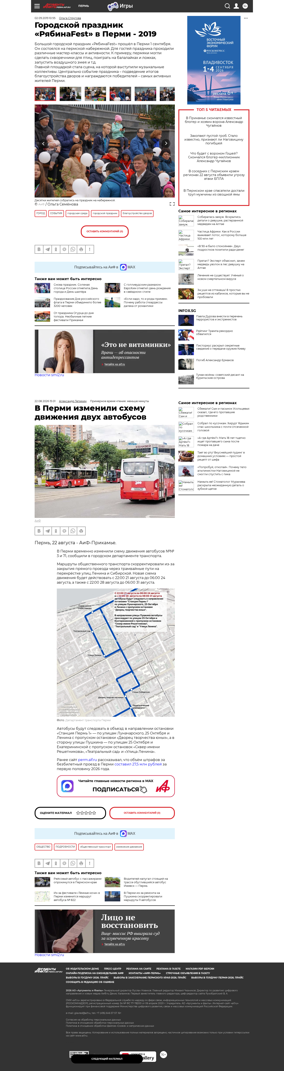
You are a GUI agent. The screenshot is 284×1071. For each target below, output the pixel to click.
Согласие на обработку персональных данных (93, 1019)
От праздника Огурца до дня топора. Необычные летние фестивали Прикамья (74, 316)
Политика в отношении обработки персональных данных (100, 1022)
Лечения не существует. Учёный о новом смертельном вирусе (220, 277)
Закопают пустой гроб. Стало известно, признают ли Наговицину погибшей (213, 139)
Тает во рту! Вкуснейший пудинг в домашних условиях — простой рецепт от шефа (221, 456)
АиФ (41, 204)
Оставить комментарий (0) (105, 231)
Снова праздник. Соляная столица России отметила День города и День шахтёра (76, 288)
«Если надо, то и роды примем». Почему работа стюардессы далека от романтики (146, 302)
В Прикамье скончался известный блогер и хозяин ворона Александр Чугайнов (214, 122)
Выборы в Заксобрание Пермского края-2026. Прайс (150, 977)
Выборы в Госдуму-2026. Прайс (87, 977)
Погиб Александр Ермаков (215, 360)
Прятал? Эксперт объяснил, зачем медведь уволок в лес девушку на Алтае (221, 264)
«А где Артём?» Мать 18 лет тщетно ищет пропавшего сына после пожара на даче (221, 441)
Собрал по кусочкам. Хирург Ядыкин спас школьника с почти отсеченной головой (223, 427)
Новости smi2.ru (49, 375)
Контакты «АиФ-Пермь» (145, 973)
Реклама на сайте (138, 968)
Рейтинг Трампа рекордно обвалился (214, 332)
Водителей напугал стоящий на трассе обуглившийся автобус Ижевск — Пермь (146, 882)
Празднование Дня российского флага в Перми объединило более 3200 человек (77, 302)
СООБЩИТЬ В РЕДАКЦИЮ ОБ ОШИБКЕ (90, 982)
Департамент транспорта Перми (88, 720)
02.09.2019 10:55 (45, 18)
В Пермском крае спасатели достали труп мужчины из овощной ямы (214, 192)
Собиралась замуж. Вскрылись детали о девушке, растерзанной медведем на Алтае (220, 220)
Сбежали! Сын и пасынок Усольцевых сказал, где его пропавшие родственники (223, 412)
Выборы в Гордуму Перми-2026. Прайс (217, 977)
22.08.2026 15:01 (45, 401)
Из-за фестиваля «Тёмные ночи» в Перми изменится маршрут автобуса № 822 (77, 896)
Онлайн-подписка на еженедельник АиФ (95, 973)
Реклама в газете (168, 968)
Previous (43, 143)
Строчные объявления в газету (188, 973)
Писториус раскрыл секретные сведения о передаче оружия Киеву (221, 347)
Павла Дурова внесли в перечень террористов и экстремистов (219, 318)
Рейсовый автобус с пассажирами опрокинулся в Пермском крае (77, 880)
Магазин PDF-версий (200, 968)
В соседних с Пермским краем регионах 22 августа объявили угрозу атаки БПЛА (214, 175)
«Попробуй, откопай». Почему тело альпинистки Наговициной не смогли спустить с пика (222, 470)
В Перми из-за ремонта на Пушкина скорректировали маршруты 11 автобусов (143, 896)
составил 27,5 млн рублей (138, 764)
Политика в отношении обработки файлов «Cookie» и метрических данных (110, 1026)
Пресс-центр (112, 968)
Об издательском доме (82, 968)
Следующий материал (106, 1058)
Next (166, 143)
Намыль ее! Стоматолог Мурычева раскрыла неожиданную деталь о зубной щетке (221, 485)
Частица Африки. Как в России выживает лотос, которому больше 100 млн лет (221, 235)
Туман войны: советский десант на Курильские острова (220, 376)
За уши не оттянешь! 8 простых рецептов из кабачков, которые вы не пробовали (223, 293)
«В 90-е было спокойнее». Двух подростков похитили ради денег (220, 247)
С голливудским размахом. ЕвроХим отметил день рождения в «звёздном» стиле (147, 288)
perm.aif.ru (87, 760)
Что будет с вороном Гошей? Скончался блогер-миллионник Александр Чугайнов (214, 157)
